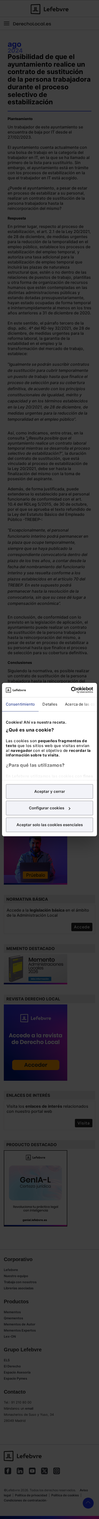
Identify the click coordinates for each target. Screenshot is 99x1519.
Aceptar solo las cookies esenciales (49, 824)
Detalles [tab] (49, 704)
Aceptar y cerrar (49, 791)
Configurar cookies (46, 808)
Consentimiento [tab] (20, 704)
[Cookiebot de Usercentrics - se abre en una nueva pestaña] (71, 690)
